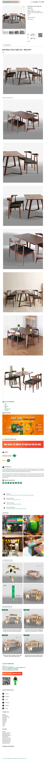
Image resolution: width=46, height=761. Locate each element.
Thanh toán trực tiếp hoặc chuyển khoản (13, 504)
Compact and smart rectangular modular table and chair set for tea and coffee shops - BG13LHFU (12, 656)
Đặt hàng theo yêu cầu (6, 741)
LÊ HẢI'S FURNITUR (6, 469)
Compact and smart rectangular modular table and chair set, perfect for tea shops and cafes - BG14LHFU (12, 631)
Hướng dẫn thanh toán (6, 735)
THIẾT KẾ (6, 410)
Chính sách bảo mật (6, 740)
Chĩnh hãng (4, 718)
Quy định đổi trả (5, 736)
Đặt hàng (33, 38)
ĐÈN (5, 407)
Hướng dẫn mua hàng (6, 732)
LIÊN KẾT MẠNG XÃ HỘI (9, 480)
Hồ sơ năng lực (5, 715)
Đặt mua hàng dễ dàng (10, 507)
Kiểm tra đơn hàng (5, 734)
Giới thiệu (4, 714)
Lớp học (3, 723)
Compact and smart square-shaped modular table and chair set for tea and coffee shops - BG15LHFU (34, 656)
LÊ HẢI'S (11, 470)
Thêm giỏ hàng (33, 35)
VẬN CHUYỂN (7, 412)
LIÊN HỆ (6, 452)
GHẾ (5, 405)
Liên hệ (3, 725)
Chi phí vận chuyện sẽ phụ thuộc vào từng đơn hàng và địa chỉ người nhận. (20, 495)
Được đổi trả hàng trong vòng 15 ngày (13, 499)
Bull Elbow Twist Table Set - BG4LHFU (17, 50)
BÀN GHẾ (6, 406)
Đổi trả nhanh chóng (10, 498)
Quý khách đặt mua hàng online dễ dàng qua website (16, 508)
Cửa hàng (4, 722)
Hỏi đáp (3, 731)
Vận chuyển (8, 493)
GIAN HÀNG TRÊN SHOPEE (10, 439)
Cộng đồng (4, 720)
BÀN (5, 403)
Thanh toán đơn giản (10, 502)
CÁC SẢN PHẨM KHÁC (9, 401)
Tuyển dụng (4, 719)
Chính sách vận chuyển (6, 739)
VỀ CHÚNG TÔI (7, 466)
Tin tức (3, 724)
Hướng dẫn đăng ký (6, 743)
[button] (3, 31)
